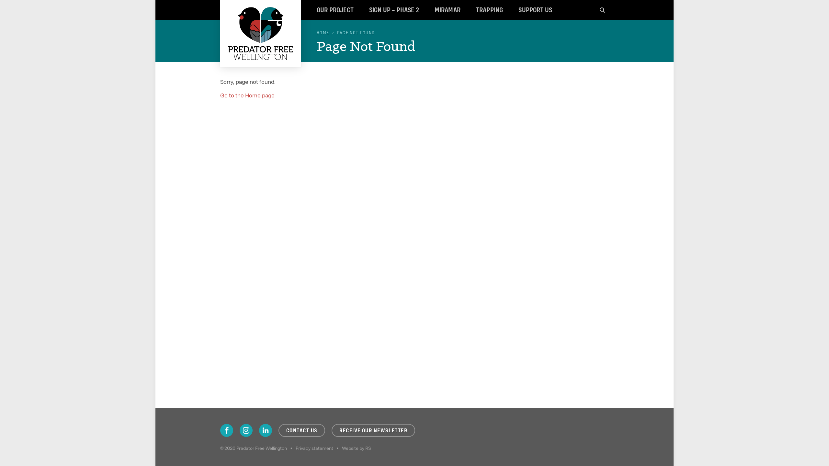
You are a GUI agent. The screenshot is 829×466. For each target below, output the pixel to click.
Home (323, 32)
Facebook (226, 430)
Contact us (301, 430)
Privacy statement (314, 448)
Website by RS (356, 448)
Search (602, 10)
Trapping (489, 10)
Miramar (447, 10)
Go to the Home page (247, 95)
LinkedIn (265, 430)
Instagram (246, 430)
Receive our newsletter (373, 430)
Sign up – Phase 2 (394, 10)
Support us (535, 10)
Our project (335, 10)
